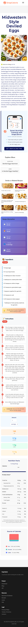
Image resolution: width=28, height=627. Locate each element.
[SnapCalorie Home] (10, 2)
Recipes (4, 597)
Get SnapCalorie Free (14, 148)
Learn (3, 600)
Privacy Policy (5, 609)
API (3, 588)
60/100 (13, 64)
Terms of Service (6, 612)
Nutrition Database (7, 595)
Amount (14, 417)
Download (4, 583)
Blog (3, 586)
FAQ (3, 602)
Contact (4, 614)
